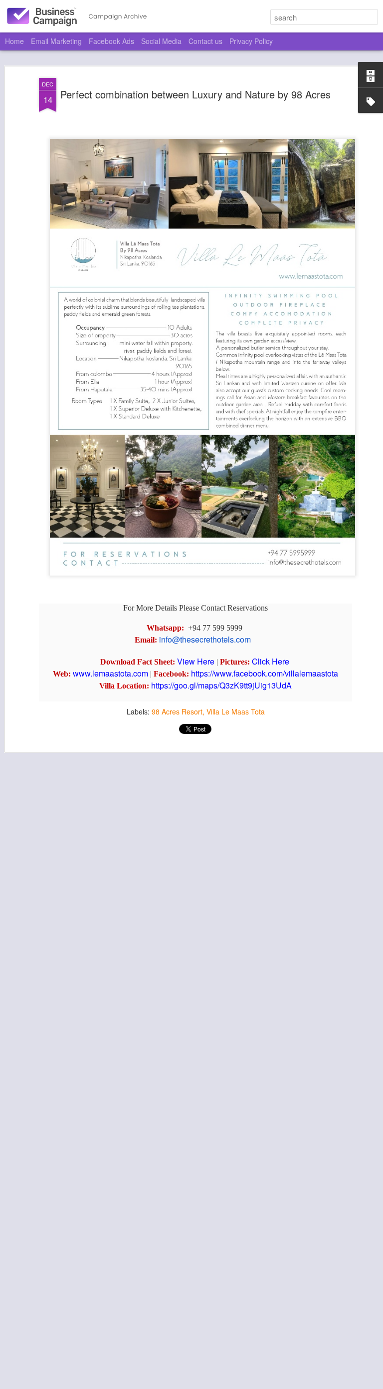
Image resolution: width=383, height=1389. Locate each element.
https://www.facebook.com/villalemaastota (264, 673)
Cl (256, 661)
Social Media (161, 41)
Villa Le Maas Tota (235, 711)
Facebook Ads (111, 41)
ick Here (274, 661)
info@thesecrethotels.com (205, 639)
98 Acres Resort (177, 711)
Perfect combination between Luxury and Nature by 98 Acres (195, 94)
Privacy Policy (251, 41)
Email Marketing (56, 41)
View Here (195, 661)
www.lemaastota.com (110, 673)
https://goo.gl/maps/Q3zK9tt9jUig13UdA (221, 685)
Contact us (205, 41)
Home (14, 41)
